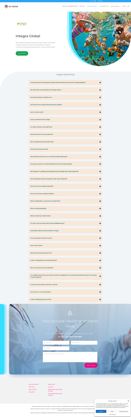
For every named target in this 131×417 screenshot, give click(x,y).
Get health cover (104, 6)
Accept (101, 411)
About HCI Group (32, 389)
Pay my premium (115, 6)
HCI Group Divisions (92, 6)
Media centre (32, 386)
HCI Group (82, 6)
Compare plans (22, 53)
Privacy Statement (112, 414)
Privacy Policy (32, 392)
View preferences (123, 411)
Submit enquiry (91, 365)
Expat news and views (33, 384)
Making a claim (51, 384)
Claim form (50, 386)
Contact (124, 6)
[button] (128, 401)
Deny (112, 411)
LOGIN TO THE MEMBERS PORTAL (70, 6)
